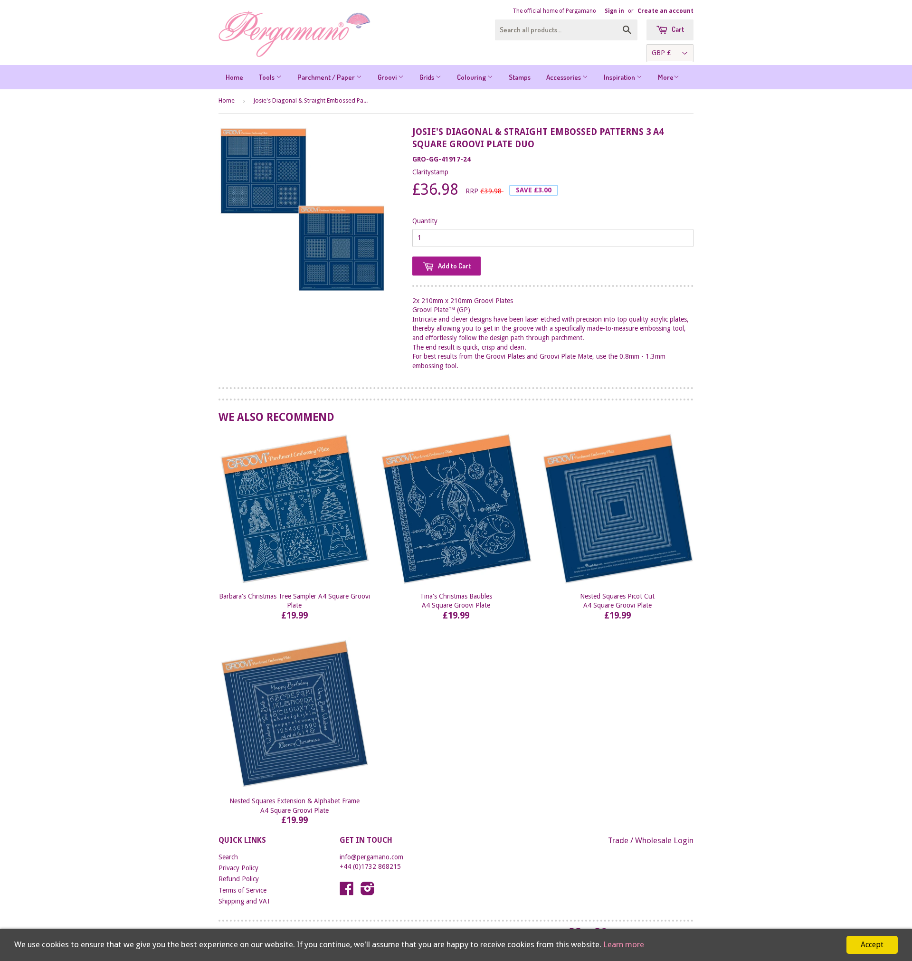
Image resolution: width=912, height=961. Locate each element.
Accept (872, 944)
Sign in (614, 11)
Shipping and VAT (244, 901)
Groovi (388, 77)
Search (228, 857)
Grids (427, 77)
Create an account (665, 11)
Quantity (424, 221)
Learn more (623, 944)
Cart (677, 29)
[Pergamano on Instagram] (368, 891)
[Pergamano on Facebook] (347, 891)
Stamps (520, 77)
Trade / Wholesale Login (651, 840)
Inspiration (620, 77)
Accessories (564, 77)
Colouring (472, 77)
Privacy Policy (238, 868)
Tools (267, 77)
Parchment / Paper (326, 77)
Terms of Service (242, 890)
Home (234, 77)
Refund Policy (238, 879)
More (666, 77)
